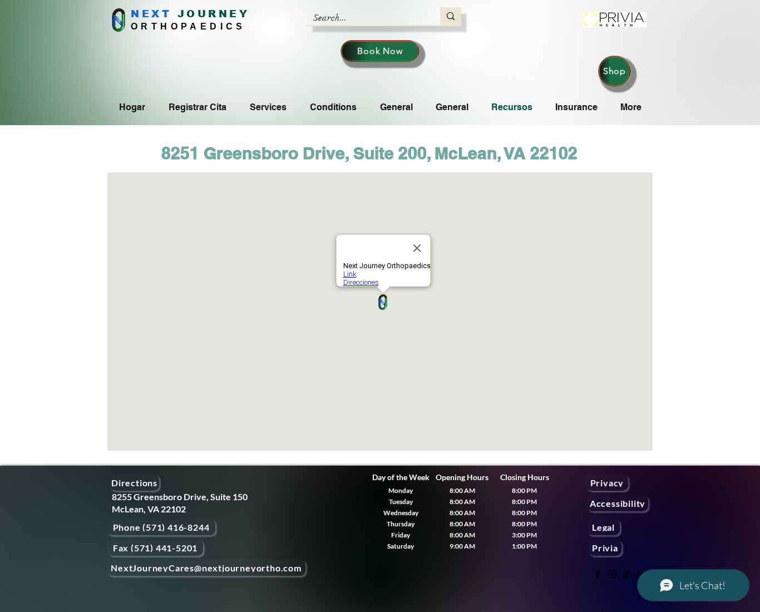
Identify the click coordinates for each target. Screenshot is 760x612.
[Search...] (450, 16)
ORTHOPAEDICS (188, 26)
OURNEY (217, 13)
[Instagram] (612, 574)
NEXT (151, 13)
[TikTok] (626, 574)
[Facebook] (597, 574)
